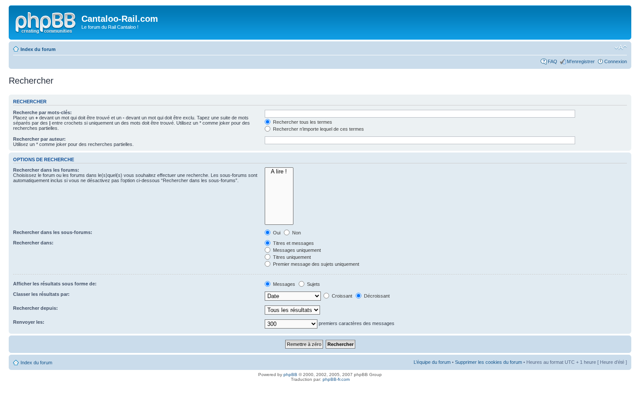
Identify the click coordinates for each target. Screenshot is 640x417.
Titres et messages (293, 243)
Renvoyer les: (28, 322)
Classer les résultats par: (41, 294)
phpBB (290, 374)
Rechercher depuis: (35, 308)
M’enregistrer (581, 61)
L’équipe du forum (432, 362)
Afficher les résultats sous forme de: (55, 283)
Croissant (341, 295)
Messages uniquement (296, 250)
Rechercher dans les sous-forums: (52, 232)
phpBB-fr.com (336, 379)
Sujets (313, 284)
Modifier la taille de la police (620, 47)
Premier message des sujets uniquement (315, 264)
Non (296, 232)
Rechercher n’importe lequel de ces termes (318, 129)
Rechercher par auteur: (39, 139)
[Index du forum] (46, 21)
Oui (276, 232)
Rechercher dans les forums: (46, 170)
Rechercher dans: (33, 242)
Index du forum (38, 49)
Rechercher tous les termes (302, 122)
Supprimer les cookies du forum (488, 362)
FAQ (552, 61)
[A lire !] (279, 171)
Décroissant (376, 295)
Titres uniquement (291, 257)
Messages (283, 284)
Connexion (615, 61)
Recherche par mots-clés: (42, 112)
